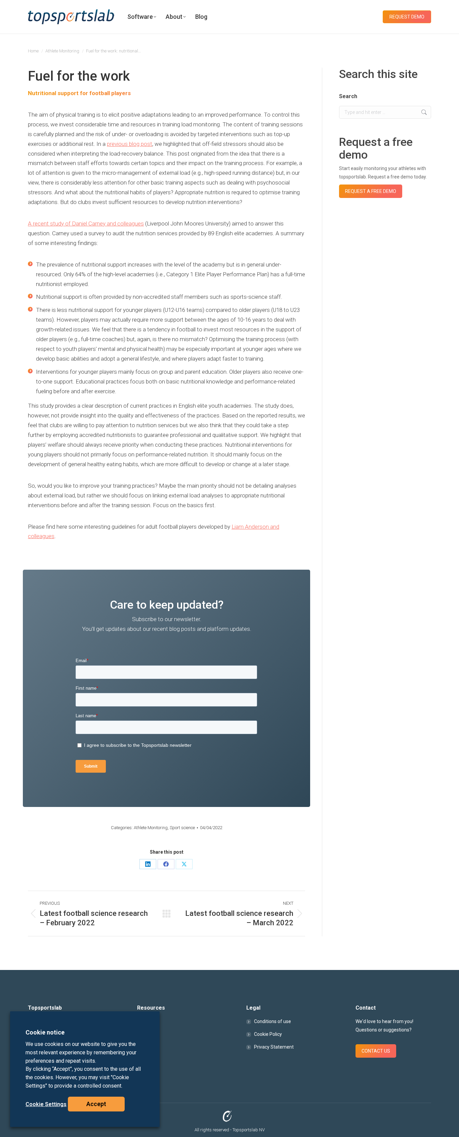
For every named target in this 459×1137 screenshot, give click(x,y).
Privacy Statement (274, 1047)
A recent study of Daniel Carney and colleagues (86, 223)
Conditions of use (272, 1021)
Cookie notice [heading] (45, 1032)
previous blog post (129, 143)
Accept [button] (96, 1103)
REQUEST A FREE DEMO (370, 191)
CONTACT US (376, 1051)
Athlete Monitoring (151, 827)
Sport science (182, 827)
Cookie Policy (268, 1034)
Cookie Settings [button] (46, 1104)
